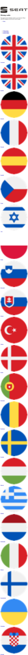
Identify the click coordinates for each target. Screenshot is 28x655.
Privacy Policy (6, 33)
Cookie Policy (6, 32)
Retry (4, 21)
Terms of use (5, 30)
